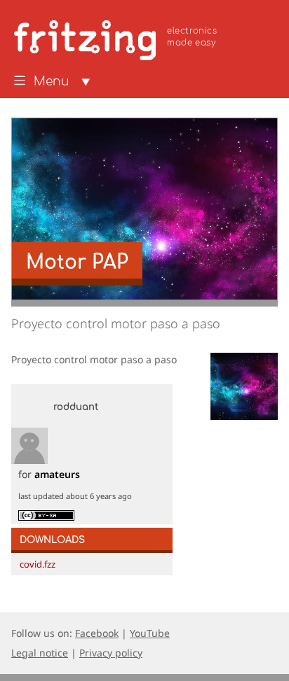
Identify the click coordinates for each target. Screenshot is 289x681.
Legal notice (39, 652)
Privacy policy (110, 652)
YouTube (150, 633)
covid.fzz (37, 564)
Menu (51, 82)
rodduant (75, 407)
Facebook (97, 633)
